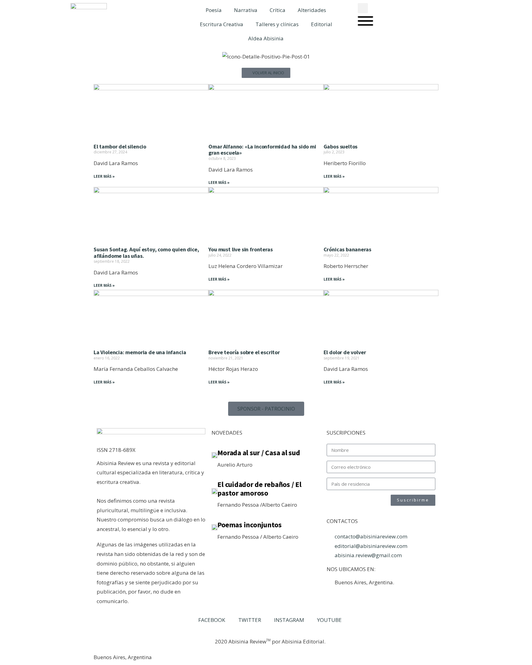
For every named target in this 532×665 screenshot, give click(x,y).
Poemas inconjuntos (249, 524)
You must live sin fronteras (240, 249)
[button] (363, 8)
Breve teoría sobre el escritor (244, 352)
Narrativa (245, 10)
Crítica (277, 10)
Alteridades (312, 10)
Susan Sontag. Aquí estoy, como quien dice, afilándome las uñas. (146, 252)
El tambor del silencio (120, 146)
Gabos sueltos (341, 146)
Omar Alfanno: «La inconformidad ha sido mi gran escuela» (262, 149)
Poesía (214, 10)
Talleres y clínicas (277, 24)
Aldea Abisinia (266, 38)
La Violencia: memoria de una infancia (140, 352)
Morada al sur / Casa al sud (258, 452)
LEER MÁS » (104, 176)
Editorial (321, 24)
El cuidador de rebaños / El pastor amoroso (259, 489)
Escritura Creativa (221, 24)
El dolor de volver (345, 352)
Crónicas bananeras (347, 249)
